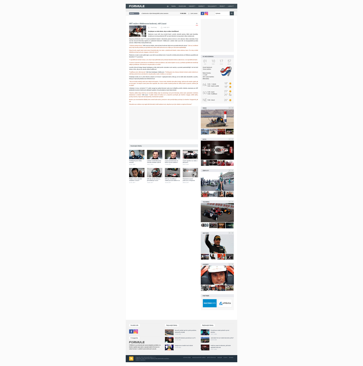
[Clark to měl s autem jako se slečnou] (217, 275)
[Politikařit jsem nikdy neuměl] (136, 154)
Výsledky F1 (201, 6)
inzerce (225, 357)
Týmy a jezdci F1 (212, 6)
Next (235, 118)
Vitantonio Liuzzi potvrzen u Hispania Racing (189, 180)
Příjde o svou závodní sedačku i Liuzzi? (135, 179)
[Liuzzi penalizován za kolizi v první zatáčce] (172, 154)
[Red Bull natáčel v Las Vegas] (221, 118)
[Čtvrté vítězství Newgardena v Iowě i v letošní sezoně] (217, 212)
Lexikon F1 (231, 6)
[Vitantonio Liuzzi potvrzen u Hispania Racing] (190, 172)
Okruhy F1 (222, 6)
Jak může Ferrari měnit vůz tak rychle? (222, 338)
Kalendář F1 (192, 6)
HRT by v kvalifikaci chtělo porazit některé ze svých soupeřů (172, 180)
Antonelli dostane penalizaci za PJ (185, 338)
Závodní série (182, 6)
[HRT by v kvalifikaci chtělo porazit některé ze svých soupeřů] (172, 172)
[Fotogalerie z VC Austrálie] (229, 150)
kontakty (231, 357)
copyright (219, 357)
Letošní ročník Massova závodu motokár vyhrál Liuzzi (154, 162)
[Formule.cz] (136, 6)
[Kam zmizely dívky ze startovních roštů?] (217, 181)
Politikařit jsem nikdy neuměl (135, 161)
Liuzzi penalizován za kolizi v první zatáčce (171, 161)
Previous (198, 118)
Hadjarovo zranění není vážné (184, 345)
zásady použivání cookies (199, 357)
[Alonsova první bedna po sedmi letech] (217, 243)
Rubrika (173, 6)
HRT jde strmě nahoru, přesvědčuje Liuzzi (153, 179)
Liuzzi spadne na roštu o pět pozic (190, 161)
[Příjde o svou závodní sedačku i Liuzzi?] (136, 172)
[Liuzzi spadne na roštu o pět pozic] (190, 154)
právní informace (211, 357)
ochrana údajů (187, 357)
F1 (197, 23)
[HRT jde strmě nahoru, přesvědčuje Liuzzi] (154, 172)
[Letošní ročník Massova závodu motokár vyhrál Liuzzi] (154, 154)
